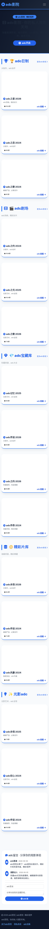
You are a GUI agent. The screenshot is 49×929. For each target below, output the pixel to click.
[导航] (44, 4)
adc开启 (26, 43)
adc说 (25, 899)
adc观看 (40, 106)
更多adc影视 (42, 62)
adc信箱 (27, 924)
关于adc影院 (6, 924)
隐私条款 (17, 924)
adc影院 (12, 4)
